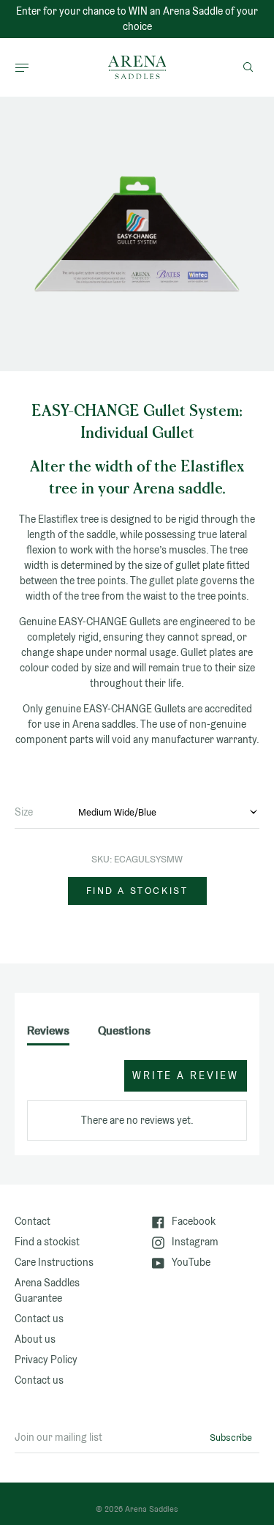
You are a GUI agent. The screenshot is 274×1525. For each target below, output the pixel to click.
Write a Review (185, 1075)
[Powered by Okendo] (64, 1083)
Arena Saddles (151, 1509)
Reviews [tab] (48, 1030)
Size (24, 812)
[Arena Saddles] (137, 67)
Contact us (39, 1318)
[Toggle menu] (22, 67)
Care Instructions (54, 1262)
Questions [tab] (124, 1030)
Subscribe (231, 1437)
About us (35, 1339)
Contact (32, 1221)
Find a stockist (137, 890)
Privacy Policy (46, 1359)
